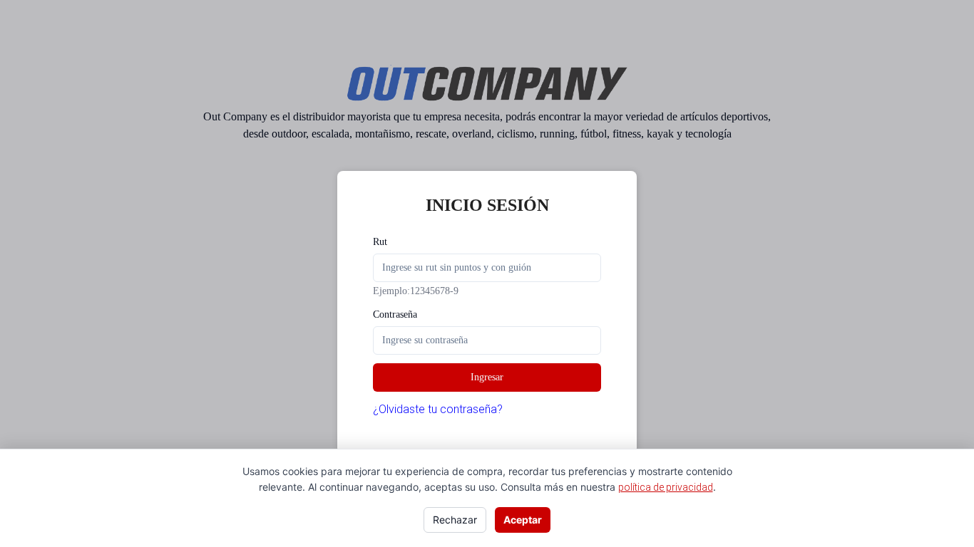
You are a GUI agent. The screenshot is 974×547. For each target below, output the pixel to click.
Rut (380, 241)
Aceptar (522, 520)
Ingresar (487, 377)
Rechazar (455, 520)
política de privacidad (665, 487)
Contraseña (395, 314)
